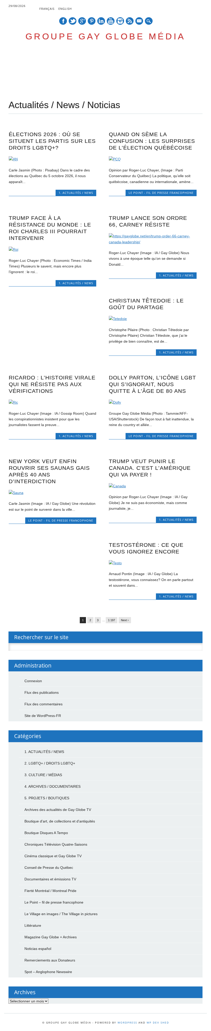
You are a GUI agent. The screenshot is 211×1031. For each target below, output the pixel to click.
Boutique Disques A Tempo (46, 833)
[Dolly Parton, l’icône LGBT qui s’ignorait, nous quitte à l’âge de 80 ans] (152, 402)
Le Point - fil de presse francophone (161, 193)
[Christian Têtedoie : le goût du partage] (152, 319)
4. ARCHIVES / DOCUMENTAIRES (52, 786)
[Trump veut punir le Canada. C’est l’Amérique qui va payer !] (152, 486)
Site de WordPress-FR (42, 716)
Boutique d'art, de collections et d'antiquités (59, 821)
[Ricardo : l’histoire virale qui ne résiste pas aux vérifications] (52, 402)
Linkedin (101, 21)
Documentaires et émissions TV (50, 879)
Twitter (72, 21)
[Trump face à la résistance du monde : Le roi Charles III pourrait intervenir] (52, 249)
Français (47, 9)
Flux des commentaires (43, 704)
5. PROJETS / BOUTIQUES (46, 798)
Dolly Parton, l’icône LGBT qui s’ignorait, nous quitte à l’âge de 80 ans (152, 384)
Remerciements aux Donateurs (49, 960)
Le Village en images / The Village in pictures (61, 914)
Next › (125, 620)
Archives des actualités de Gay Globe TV (57, 810)
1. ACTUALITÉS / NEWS (76, 193)
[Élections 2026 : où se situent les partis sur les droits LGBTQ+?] (52, 159)
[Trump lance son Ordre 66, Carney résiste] (152, 242)
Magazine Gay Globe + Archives (50, 937)
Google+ (82, 21)
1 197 (111, 620)
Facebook (63, 21)
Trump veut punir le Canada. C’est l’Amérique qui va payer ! (150, 468)
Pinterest (91, 21)
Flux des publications (41, 692)
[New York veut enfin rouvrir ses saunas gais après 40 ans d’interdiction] (52, 493)
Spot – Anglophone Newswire (48, 972)
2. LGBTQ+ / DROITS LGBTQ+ (49, 763)
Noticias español (37, 949)
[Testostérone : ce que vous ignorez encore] (152, 563)
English (65, 9)
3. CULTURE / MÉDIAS (43, 775)
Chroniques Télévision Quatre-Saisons (55, 844)
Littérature (32, 925)
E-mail (139, 21)
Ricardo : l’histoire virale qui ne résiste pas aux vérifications (52, 384)
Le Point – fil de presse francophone (53, 902)
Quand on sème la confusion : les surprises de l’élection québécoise (152, 141)
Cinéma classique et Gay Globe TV (53, 856)
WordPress (127, 1022)
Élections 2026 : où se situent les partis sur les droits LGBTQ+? (52, 141)
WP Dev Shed (158, 1022)
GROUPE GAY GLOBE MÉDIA (105, 36)
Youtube (111, 21)
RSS (130, 21)
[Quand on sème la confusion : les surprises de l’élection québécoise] (152, 159)
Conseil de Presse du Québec (48, 867)
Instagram (120, 21)
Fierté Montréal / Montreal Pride (50, 891)
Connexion (33, 681)
